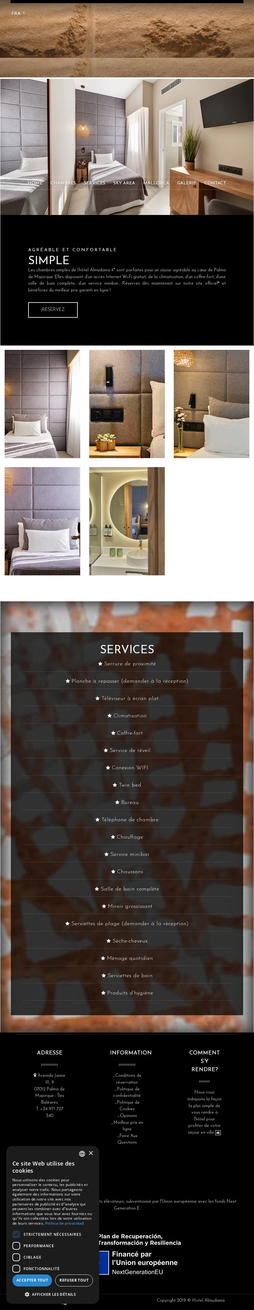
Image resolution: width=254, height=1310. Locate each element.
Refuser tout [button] (74, 1280)
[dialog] (52, 1225)
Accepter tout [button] (32, 1280)
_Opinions (127, 1116)
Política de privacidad (64, 1223)
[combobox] (82, 1154)
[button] (52, 1294)
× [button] (90, 1153)
